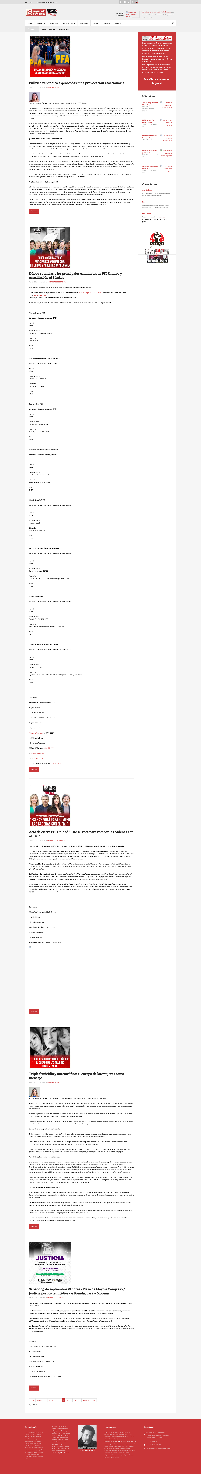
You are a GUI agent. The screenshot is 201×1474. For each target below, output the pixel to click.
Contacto (106, 23)
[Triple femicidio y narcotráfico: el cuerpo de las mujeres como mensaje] (50, 1047)
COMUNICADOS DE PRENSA (56, 282)
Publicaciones (68, 23)
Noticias (40, 23)
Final (93, 1400)
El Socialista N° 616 (53, 87)
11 (79, 1400)
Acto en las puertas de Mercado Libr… (150, 104)
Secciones (53, 23)
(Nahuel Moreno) (64, 1453)
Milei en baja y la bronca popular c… (149, 121)
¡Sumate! (118, 23)
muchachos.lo (160, 217)
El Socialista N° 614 (53, 1082)
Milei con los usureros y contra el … (150, 152)
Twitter (128, 2)
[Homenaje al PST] (157, 251)
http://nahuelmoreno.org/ (87, 1450)
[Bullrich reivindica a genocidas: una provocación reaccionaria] (50, 57)
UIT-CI (136, 2)
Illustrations (52, 29)
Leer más (34, 211)
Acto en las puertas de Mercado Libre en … (156, 12)
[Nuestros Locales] (157, 259)
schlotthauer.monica (38, 758)
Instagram (125, 2)
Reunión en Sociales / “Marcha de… (149, 137)
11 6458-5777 (49, 748)
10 (75, 1400)
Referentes (84, 23)
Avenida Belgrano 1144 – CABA (90, 293)
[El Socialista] (157, 38)
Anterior (40, 1400)
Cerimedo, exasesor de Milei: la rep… (150, 167)
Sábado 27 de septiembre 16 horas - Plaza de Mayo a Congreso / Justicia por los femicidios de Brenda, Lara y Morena (77, 1291)
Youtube (132, 2)
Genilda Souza (147, 190)
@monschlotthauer (37, 753)
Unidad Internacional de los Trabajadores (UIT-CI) (121, 1442)
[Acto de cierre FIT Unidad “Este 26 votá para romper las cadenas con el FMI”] (50, 806)
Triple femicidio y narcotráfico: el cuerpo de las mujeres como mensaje (76, 1075)
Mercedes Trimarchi (36, 733)
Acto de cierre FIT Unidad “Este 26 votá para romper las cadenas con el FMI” (81, 834)
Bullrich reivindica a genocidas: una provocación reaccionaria (76, 83)
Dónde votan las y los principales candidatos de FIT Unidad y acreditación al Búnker (75, 275)
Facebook (121, 2)
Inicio (32, 1400)
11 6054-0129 (55, 763)
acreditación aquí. (40, 295)
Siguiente (86, 1400)
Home (30, 23)
